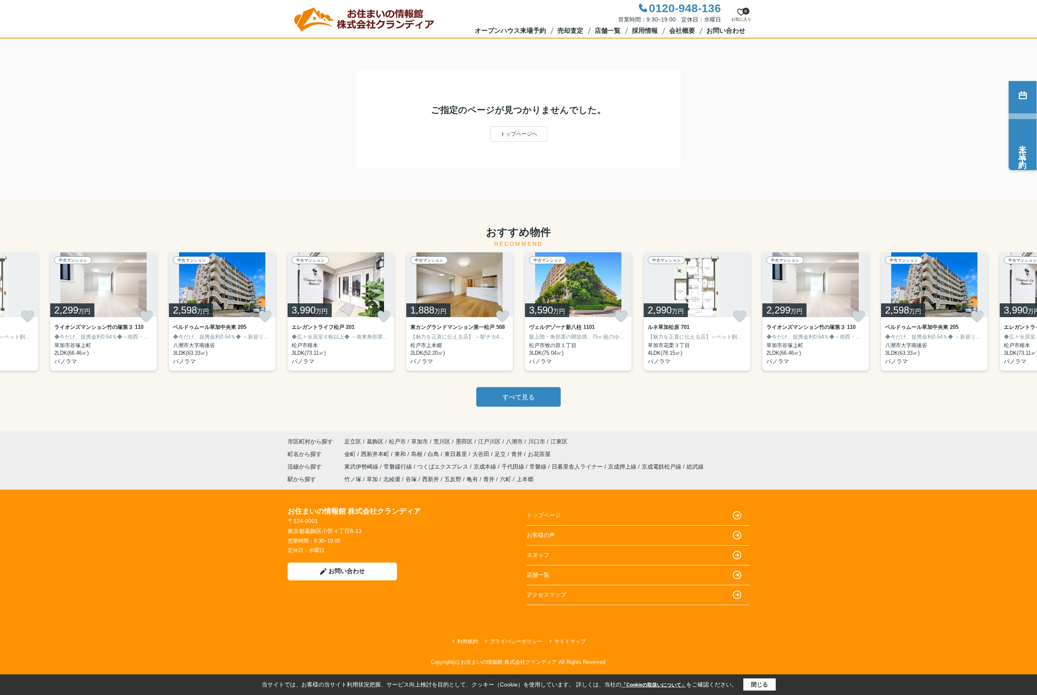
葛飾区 (375, 441)
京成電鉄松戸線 (662, 466)
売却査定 (570, 30)
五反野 (452, 479)
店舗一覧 (608, 30)
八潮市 (514, 441)
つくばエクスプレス (443, 466)
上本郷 (524, 479)
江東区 (559, 441)
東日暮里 (456, 454)
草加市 (419, 441)
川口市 (536, 441)
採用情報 (645, 30)
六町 (505, 479)
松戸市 (397, 441)
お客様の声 (541, 535)
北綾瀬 (391, 479)
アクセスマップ (546, 594)
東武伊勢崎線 (362, 466)
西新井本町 (376, 454)
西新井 (430, 479)
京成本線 (486, 466)
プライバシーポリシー (516, 641)
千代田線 (513, 466)
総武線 (695, 466)
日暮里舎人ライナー (578, 466)
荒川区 (441, 441)
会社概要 (682, 30)
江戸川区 (489, 441)
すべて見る (518, 397)
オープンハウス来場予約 (510, 30)
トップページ (544, 515)
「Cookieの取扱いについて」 (653, 685)
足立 (501, 454)
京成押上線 (623, 466)
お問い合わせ (725, 30)
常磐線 (538, 466)
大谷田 (481, 454)
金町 (350, 454)
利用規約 (467, 641)
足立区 (352, 441)
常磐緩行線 (399, 466)
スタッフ (538, 555)
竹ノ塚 (352, 479)
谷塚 (411, 479)
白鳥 (434, 454)
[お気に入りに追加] (27, 316)
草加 (372, 479)
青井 (517, 454)
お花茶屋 (539, 454)
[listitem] (341, 311)
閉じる (759, 684)
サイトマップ (570, 641)
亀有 (472, 479)
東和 (401, 454)
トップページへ (518, 134)
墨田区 (464, 441)
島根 (417, 454)
